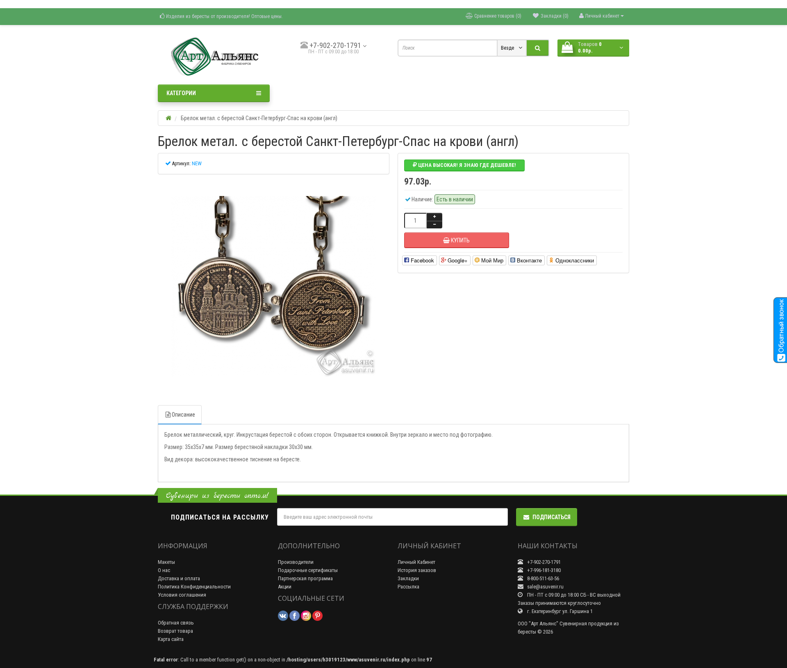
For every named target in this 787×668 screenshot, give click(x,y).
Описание (183, 414)
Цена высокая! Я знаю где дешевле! (466, 165)
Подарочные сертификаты (308, 570)
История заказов (417, 570)
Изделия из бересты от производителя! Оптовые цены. (224, 16)
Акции (284, 587)
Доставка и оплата (179, 578)
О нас (164, 570)
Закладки (408, 578)
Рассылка (408, 587)
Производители (296, 562)
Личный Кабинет (416, 562)
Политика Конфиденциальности (194, 587)
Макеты (166, 562)
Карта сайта (171, 639)
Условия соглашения (182, 595)
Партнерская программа (305, 578)
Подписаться (551, 517)
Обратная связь (176, 623)
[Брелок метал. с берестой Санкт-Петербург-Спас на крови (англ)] (273, 286)
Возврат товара (175, 631)
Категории (181, 93)
